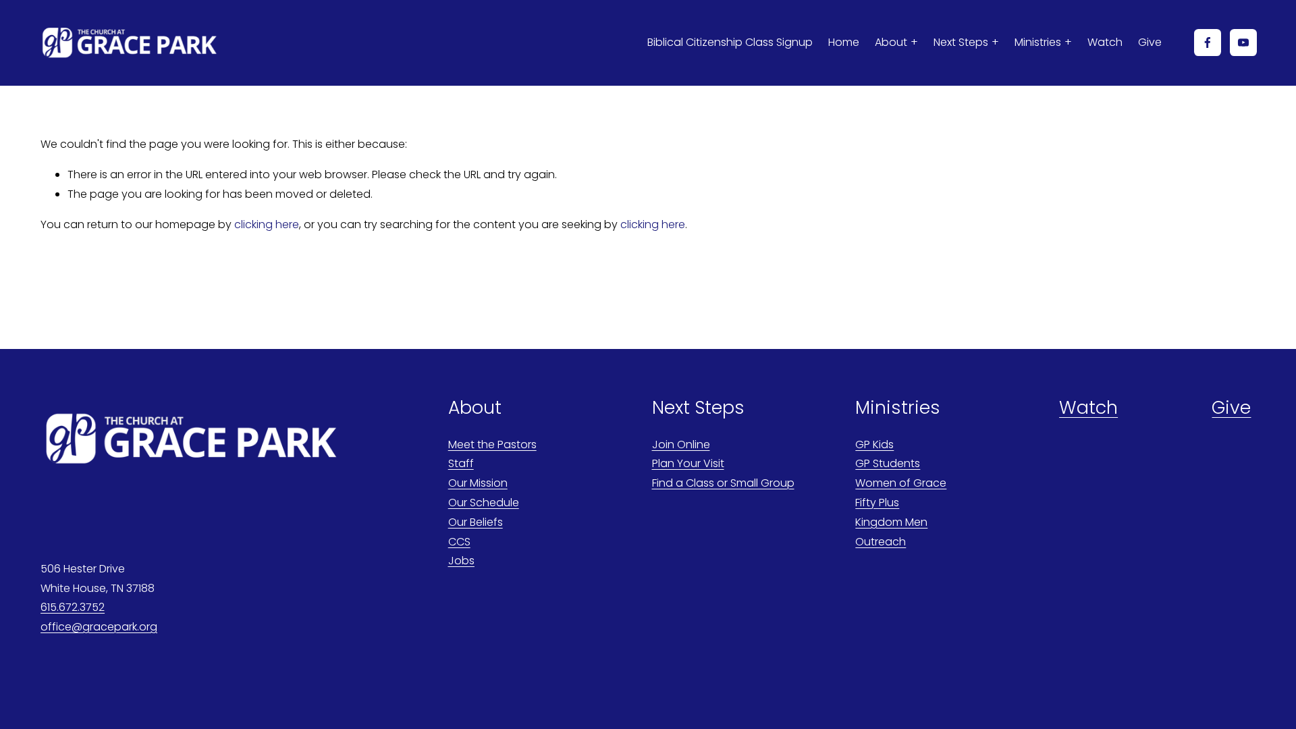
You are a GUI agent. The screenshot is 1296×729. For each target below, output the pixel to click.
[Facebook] (1207, 42)
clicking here (266, 224)
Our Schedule (483, 502)
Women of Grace (900, 483)
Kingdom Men (891, 522)
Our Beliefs (475, 522)
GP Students (887, 463)
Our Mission (478, 483)
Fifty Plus (877, 502)
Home (843, 42)
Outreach (880, 541)
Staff (461, 463)
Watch (1105, 42)
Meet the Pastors (492, 444)
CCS (459, 541)
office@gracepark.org (98, 626)
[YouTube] (1243, 42)
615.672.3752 (72, 607)
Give (1150, 42)
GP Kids (874, 444)
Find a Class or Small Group (723, 483)
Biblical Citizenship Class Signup (730, 42)
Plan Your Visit (688, 463)
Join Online (681, 444)
